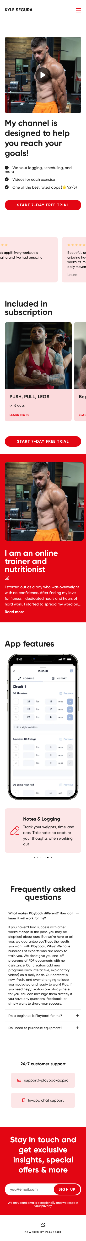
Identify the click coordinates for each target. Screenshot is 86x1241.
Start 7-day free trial (43, 205)
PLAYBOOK (53, 1232)
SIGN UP (67, 1189)
